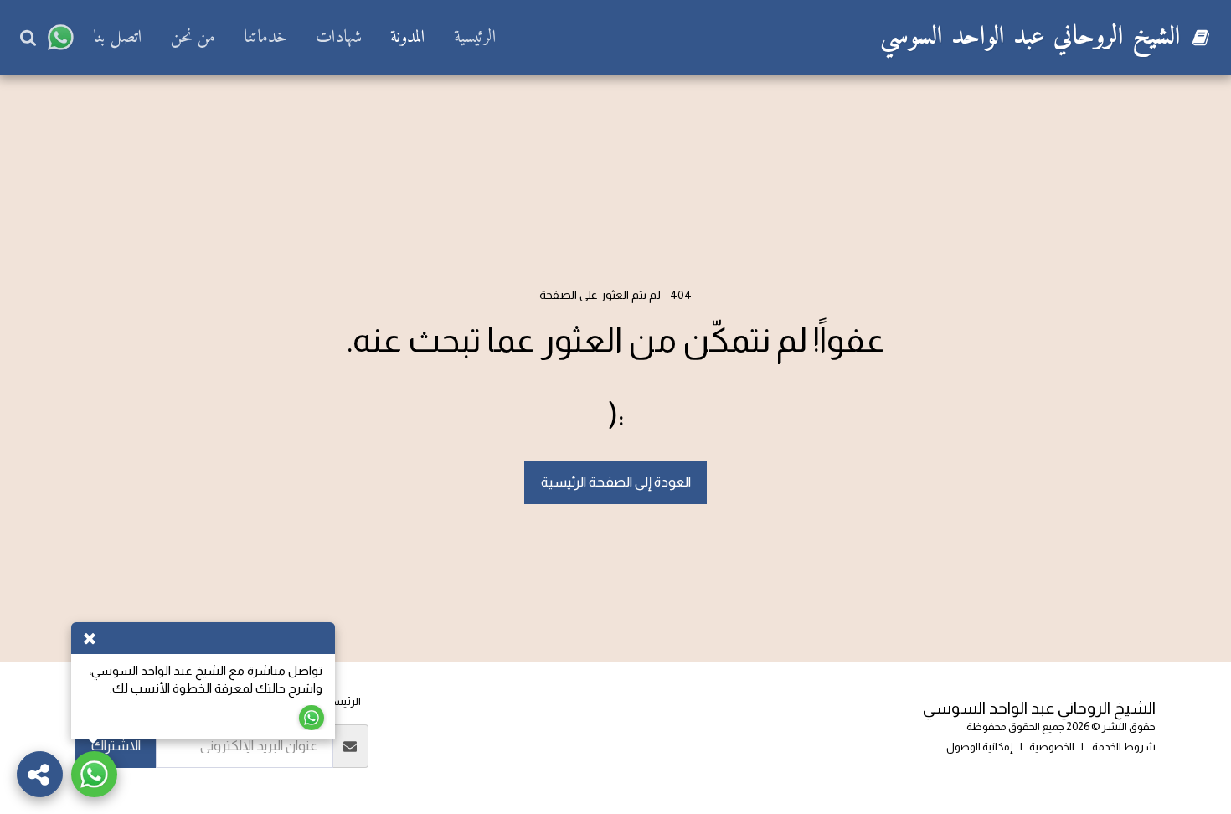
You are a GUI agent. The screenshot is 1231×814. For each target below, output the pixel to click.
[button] (60, 37)
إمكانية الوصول (979, 746)
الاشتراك (116, 745)
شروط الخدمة (1123, 746)
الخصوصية (1051, 746)
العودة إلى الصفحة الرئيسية (616, 481)
